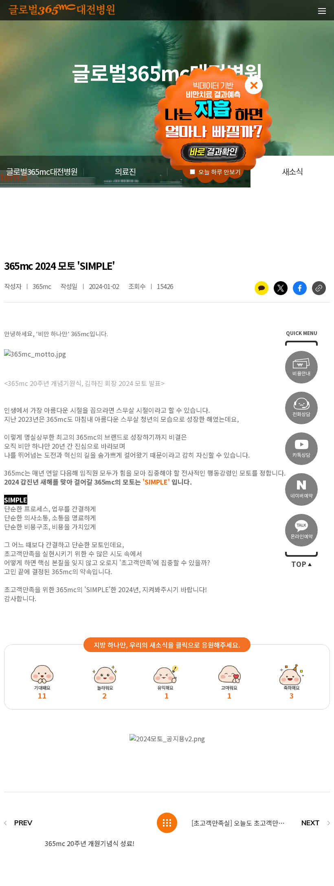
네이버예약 (301, 496)
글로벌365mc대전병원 (41, 172)
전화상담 (301, 414)
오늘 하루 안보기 (219, 172)
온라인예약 (301, 536)
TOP (298, 564)
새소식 (292, 172)
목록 (167, 823)
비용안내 (301, 373)
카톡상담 (301, 455)
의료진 (125, 172)
